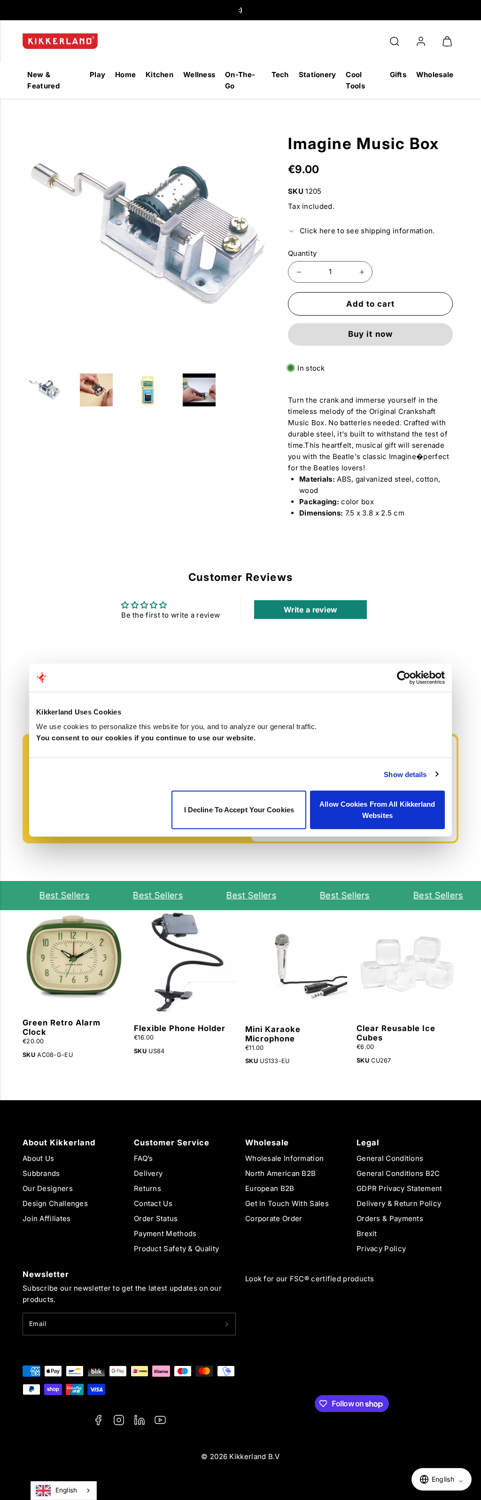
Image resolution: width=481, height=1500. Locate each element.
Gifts (398, 74)
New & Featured (43, 80)
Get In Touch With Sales (287, 1203)
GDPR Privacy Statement (399, 1188)
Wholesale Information (284, 1158)
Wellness (199, 74)
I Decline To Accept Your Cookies (239, 810)
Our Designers (48, 1188)
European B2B (270, 1188)
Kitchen (159, 74)
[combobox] (64, 1490)
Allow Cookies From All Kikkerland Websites (377, 809)
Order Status (156, 1218)
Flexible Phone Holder (179, 1028)
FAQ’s (143, 1158)
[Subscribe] (226, 1324)
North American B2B (280, 1173)
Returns (147, 1188)
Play (97, 74)
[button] (394, 41)
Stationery (317, 74)
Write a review (310, 609)
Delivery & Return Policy (399, 1203)
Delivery (148, 1173)
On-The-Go (240, 80)
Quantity (302, 253)
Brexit (367, 1233)
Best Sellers (56, 895)
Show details (405, 774)
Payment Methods (165, 1233)
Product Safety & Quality (176, 1248)
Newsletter (46, 1274)
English (66, 1490)
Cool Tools (355, 80)
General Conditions (390, 1158)
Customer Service (171, 1142)
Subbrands (41, 1173)
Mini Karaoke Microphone (273, 1033)
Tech (280, 74)
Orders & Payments (390, 1218)
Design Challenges (55, 1203)
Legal (368, 1142)
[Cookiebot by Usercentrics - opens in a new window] (404, 677)
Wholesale (435, 74)
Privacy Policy (381, 1248)
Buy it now (370, 334)
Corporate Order (274, 1218)
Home (125, 74)
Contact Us (153, 1203)
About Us (38, 1158)
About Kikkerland (59, 1142)
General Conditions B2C (398, 1173)
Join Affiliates (47, 1218)
